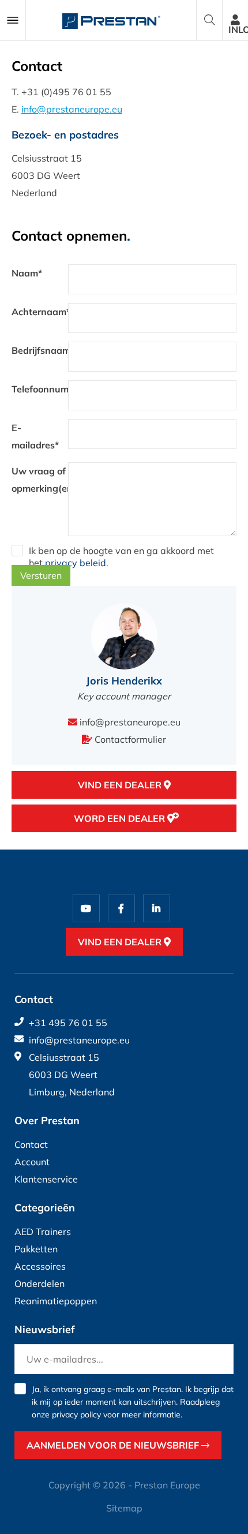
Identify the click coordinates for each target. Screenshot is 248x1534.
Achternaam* (40, 311)
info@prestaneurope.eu (71, 109)
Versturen (41, 575)
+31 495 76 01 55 (68, 1022)
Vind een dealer (121, 785)
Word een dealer (120, 818)
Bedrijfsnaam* (40, 350)
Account (32, 1162)
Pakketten (36, 1249)
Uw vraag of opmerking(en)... (40, 479)
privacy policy (76, 1414)
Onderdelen (39, 1283)
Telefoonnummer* (40, 389)
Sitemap (124, 1508)
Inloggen (238, 29)
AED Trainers (42, 1231)
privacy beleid (75, 562)
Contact (31, 1144)
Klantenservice (46, 1179)
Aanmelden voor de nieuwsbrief (114, 1445)
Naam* (27, 273)
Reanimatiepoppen (55, 1301)
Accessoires (40, 1266)
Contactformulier (129, 739)
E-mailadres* (35, 436)
